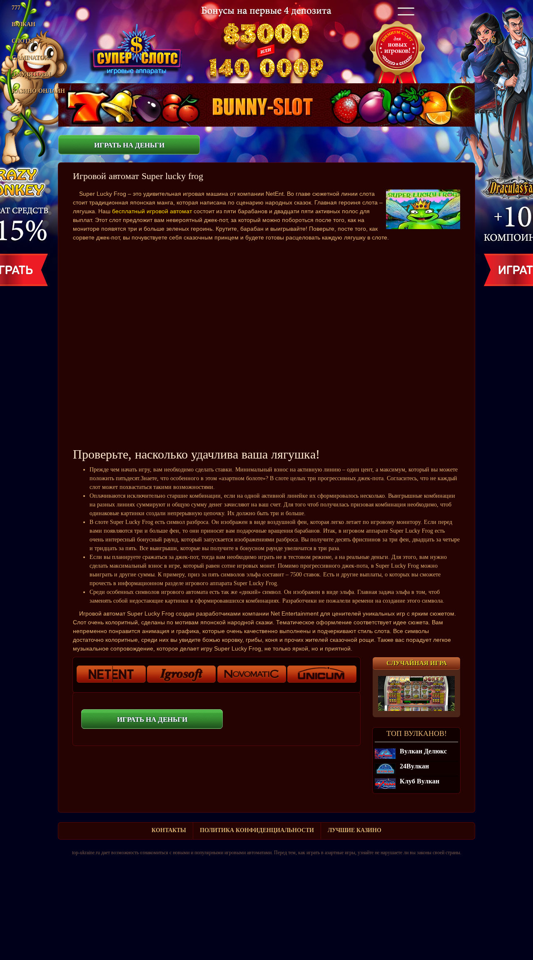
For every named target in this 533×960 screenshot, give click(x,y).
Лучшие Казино (354, 830)
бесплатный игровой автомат (152, 211)
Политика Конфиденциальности (257, 830)
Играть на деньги (129, 145)
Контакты (169, 830)
